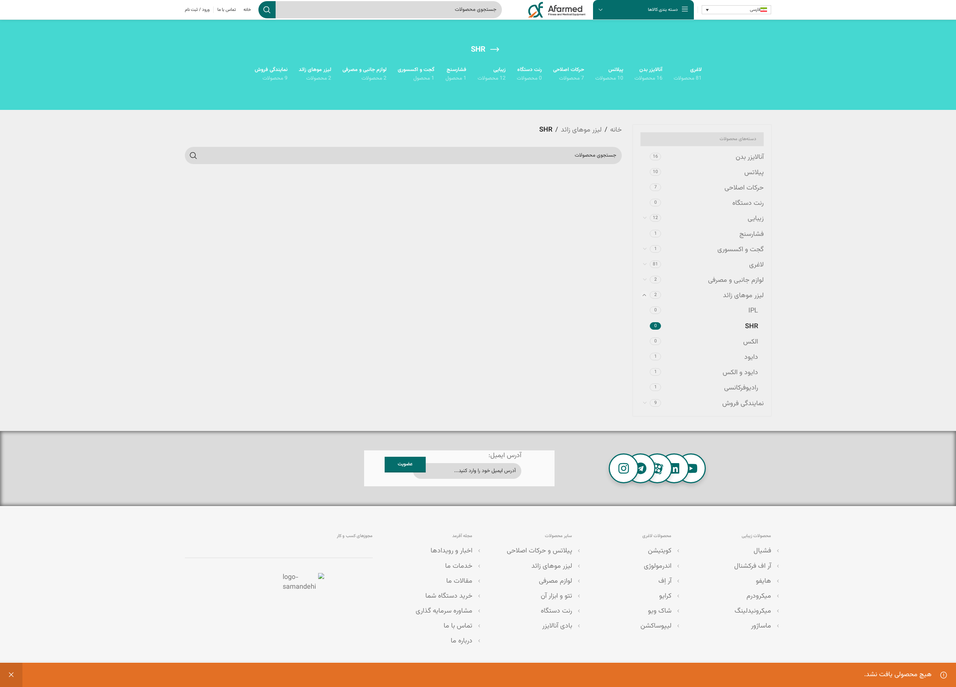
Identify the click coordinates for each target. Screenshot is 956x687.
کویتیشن (659, 551)
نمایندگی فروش (743, 403)
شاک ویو (659, 611)
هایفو (763, 581)
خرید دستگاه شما (448, 596)
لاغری (756, 265)
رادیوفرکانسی (741, 388)
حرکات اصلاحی (744, 188)
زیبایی (756, 218)
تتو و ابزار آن (556, 596)
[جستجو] (267, 9)
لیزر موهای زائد (743, 295)
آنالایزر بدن (750, 157)
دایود (751, 357)
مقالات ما (459, 581)
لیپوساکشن (655, 626)
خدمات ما (458, 566)
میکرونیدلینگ (753, 611)
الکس (750, 342)
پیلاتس (754, 172)
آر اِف (664, 581)
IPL (753, 311)
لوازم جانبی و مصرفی (736, 280)
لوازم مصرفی (555, 581)
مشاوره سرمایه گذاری (444, 611)
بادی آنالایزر (557, 626)
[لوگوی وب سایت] (557, 10)
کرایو (665, 596)
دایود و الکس (740, 372)
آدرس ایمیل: (504, 455)
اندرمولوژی (657, 566)
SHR (751, 326)
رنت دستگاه (748, 203)
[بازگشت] (494, 49)
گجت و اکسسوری (740, 249)
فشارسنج (751, 234)
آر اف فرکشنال (752, 566)
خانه (616, 130)
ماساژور (761, 626)
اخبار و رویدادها (451, 551)
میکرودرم (759, 596)
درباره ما (461, 641)
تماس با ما (458, 626)
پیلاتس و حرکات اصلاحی (539, 551)
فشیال (762, 551)
